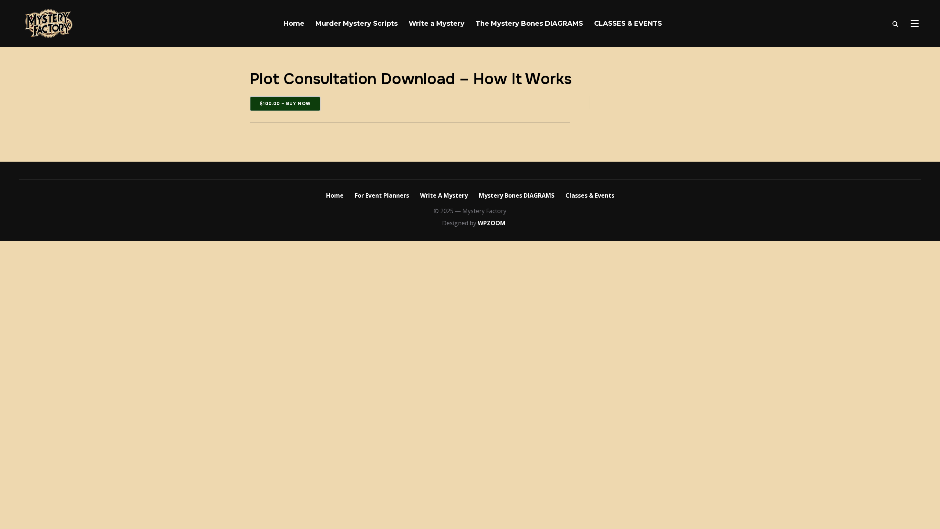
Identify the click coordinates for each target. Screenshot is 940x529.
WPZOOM (492, 223)
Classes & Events (589, 195)
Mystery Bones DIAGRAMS (516, 195)
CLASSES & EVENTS (628, 23)
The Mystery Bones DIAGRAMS (529, 23)
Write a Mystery (436, 23)
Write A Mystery (444, 195)
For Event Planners (382, 195)
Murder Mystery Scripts (356, 23)
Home (293, 23)
